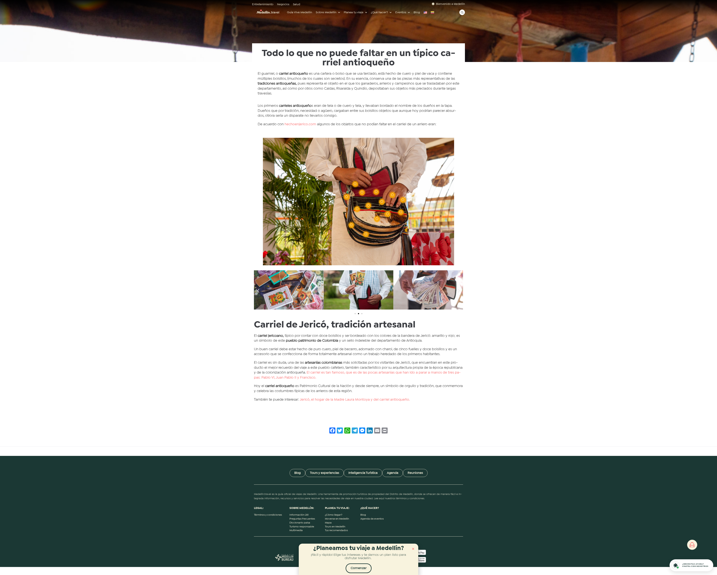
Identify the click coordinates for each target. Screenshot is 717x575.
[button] (413, 548)
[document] (358, 287)
